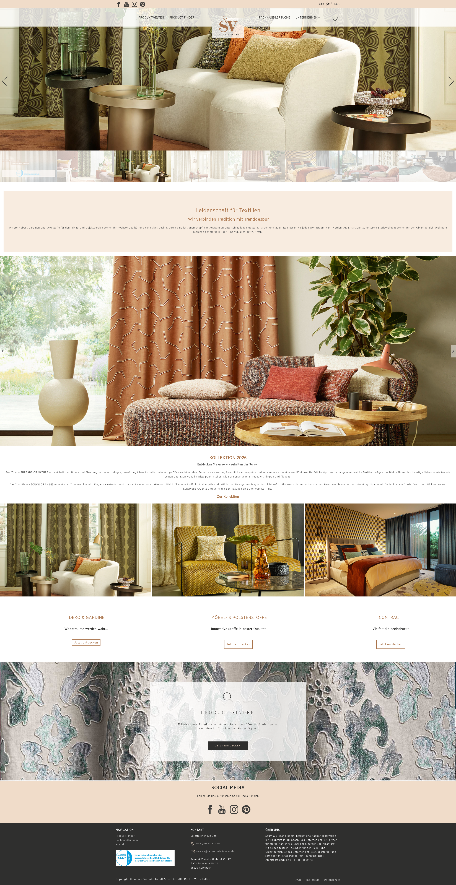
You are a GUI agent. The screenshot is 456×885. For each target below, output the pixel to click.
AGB (299, 880)
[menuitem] (321, 5)
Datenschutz (332, 880)
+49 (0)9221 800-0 (208, 843)
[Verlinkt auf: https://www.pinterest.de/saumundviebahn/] (143, 4)
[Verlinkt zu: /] (28, 166)
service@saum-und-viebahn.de (215, 851)
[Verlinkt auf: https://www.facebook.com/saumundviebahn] (119, 4)
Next (451, 81)
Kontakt (121, 844)
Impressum (312, 880)
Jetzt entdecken (238, 644)
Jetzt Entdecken (228, 745)
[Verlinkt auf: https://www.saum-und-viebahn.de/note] (336, 19)
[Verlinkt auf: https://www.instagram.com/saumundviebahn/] (135, 4)
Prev (4, 81)
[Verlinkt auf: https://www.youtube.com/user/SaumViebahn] (127, 4)
